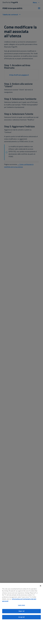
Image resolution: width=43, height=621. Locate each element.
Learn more (21, 605)
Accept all (21, 617)
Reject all (21, 611)
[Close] (40, 585)
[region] (21, 602)
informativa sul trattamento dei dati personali (19, 600)
